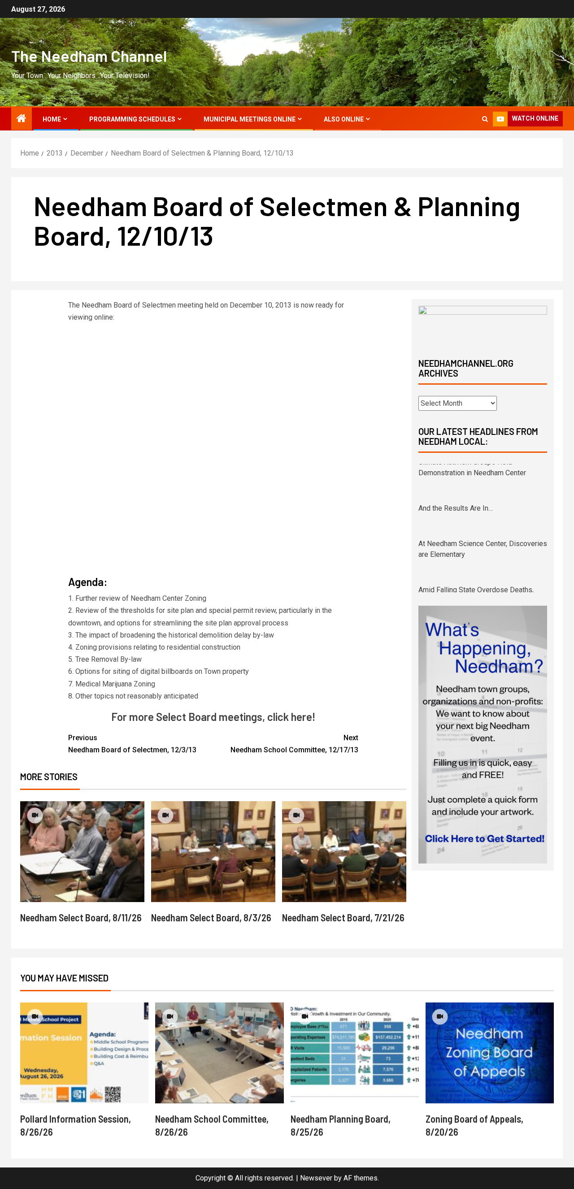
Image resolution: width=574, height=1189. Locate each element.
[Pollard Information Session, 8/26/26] (84, 1052)
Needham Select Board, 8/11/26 (81, 917)
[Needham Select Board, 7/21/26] (344, 851)
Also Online (344, 119)
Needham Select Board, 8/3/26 (211, 917)
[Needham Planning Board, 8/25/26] (355, 1052)
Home (52, 119)
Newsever (316, 1178)
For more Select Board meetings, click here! (213, 716)
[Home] (21, 119)
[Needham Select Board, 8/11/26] (82, 851)
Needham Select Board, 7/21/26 (343, 917)
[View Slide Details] (482, 324)
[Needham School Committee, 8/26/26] (219, 1052)
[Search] (485, 119)
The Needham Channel (89, 55)
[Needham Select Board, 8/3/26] (213, 851)
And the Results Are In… (455, 469)
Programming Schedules (132, 119)
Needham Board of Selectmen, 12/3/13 (132, 743)
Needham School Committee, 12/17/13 (294, 743)
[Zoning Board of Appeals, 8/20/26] (490, 1052)
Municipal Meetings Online (250, 119)
